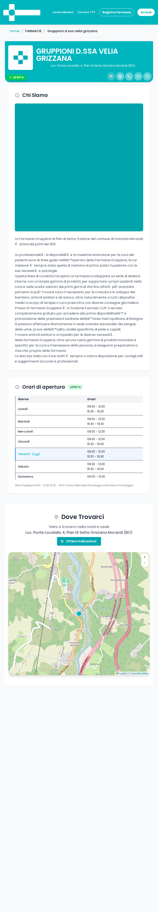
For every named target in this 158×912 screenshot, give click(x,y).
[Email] (138, 76)
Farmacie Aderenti (60, 12)
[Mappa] (147, 76)
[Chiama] (129, 76)
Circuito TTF (86, 12)
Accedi (146, 12)
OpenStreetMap (140, 673)
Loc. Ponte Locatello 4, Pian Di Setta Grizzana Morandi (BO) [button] (93, 66)
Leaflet (122, 673)
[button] (11, 7)
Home (15, 31)
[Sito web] (120, 76)
